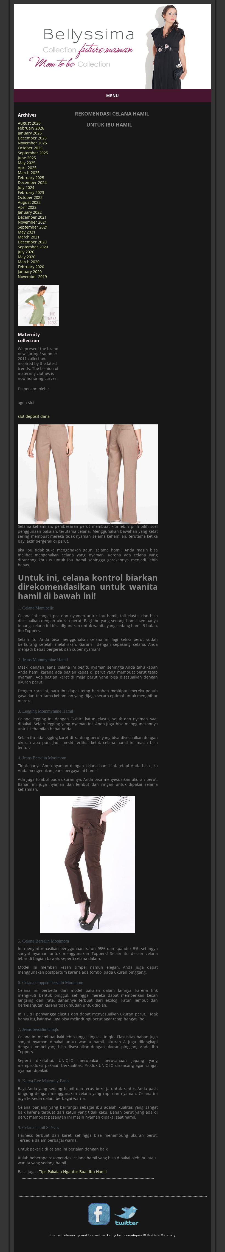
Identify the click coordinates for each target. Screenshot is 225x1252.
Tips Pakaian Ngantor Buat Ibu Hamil (73, 1171)
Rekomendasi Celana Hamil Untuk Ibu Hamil (112, 119)
